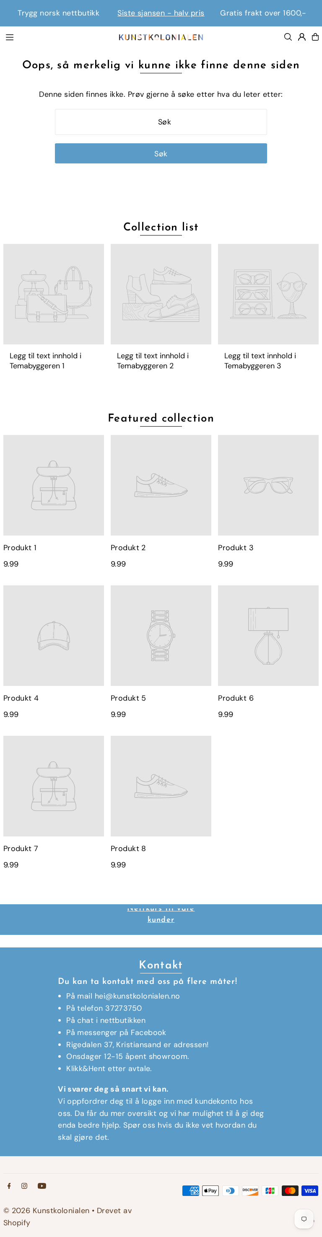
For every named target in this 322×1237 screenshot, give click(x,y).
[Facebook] (9, 1186)
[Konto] (302, 37)
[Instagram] (24, 1186)
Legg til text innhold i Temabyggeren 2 (153, 361)
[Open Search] (288, 37)
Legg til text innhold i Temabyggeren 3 (260, 361)
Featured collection (161, 418)
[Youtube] (42, 1186)
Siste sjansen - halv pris (160, 13)
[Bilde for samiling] (53, 294)
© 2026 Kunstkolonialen (47, 1211)
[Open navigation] (57, 36)
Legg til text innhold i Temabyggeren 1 (45, 361)
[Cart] (315, 37)
